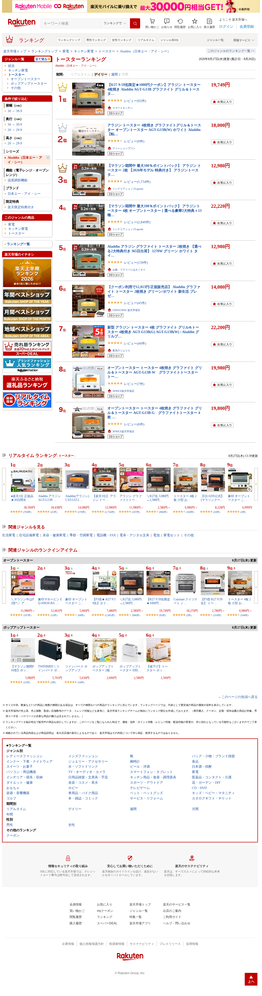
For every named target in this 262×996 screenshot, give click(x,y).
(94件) (81, 615)
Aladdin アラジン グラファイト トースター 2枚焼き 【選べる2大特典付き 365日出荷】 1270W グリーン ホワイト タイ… (154, 250)
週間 (114, 74)
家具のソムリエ (121, 350)
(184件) (190, 512)
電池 (156, 535)
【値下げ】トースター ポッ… (157, 668)
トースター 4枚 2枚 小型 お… (185, 497)
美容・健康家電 (54, 535)
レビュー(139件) (136, 262)
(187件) (136, 512)
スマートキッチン (122, 108)
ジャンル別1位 (169, 39)
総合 (11, 66)
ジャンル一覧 (215, 39)
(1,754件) (110, 512)
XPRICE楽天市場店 (123, 391)
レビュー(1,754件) (137, 182)
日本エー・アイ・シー (24, 194)
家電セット (171, 535)
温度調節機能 (17, 180)
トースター (107, 51)
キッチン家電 (84, 51)
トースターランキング (80, 59)
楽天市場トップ (14, 51)
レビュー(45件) (135, 303)
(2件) (243, 512)
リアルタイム (146, 39)
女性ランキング (122, 39)
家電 (65, 51)
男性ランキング (96, 39)
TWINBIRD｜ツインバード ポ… (49, 668)
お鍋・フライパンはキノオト (128, 269)
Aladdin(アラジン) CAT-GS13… (77, 497)
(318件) (217, 615)
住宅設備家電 (29, 535)
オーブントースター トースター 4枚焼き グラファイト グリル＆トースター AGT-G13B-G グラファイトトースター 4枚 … (154, 412)
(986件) (163, 512)
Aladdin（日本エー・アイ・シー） (145, 51)
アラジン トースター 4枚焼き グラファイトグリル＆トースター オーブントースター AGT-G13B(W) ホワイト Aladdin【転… (154, 129)
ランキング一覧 (18, 244)
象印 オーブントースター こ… (239, 497)
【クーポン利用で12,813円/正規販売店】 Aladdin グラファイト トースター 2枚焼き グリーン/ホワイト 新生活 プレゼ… (153, 291)
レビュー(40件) (135, 343)
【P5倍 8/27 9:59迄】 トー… (211, 601)
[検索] (135, 23)
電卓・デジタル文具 (134, 535)
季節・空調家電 (81, 535)
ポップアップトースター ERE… (130, 668)
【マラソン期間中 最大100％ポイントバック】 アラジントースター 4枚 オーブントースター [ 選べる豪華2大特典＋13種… (154, 210)
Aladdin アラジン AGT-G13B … (49, 497)
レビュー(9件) (134, 141)
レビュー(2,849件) (137, 222)
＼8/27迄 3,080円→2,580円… (157, 497)
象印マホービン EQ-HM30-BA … (50, 601)
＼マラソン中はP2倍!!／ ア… (22, 601)
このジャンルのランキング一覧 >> (231, 51)
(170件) (82, 512)
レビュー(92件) (135, 101)
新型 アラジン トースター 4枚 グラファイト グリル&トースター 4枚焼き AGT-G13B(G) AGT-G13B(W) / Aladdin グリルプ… (153, 331)
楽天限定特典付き (21, 207)
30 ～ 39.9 (15, 111)
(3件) (53, 682)
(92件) (162, 615)
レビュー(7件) (134, 384)
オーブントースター (25, 79)
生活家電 (8, 535)
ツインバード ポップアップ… (76, 668)
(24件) (216, 512)
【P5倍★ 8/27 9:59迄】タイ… (104, 601)
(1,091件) (110, 615)
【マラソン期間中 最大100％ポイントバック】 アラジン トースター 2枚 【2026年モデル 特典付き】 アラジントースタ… (154, 169)
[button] (166, 23)
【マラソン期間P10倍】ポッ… (22, 668)
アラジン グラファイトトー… (131, 497)
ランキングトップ (69, 39)
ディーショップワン (123, 148)
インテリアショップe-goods (127, 188)
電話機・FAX (106, 535)
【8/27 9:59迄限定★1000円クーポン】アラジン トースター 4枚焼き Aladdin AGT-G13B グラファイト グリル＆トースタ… (154, 89)
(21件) (54, 512)
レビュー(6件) (134, 424)
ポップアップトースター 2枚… (103, 668)
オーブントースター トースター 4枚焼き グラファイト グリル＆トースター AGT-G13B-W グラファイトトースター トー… (154, 372)
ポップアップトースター (29, 83)
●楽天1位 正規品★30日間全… (22, 497)
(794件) (27, 512)
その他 (16, 88)
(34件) (81, 682)
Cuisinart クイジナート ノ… (186, 601)
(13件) (54, 615)
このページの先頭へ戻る (239, 697)
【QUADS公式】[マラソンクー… (212, 497)
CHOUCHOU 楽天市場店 (126, 310)
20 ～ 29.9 (15, 130)
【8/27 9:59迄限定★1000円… (158, 601)
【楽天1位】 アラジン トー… (104, 497)
